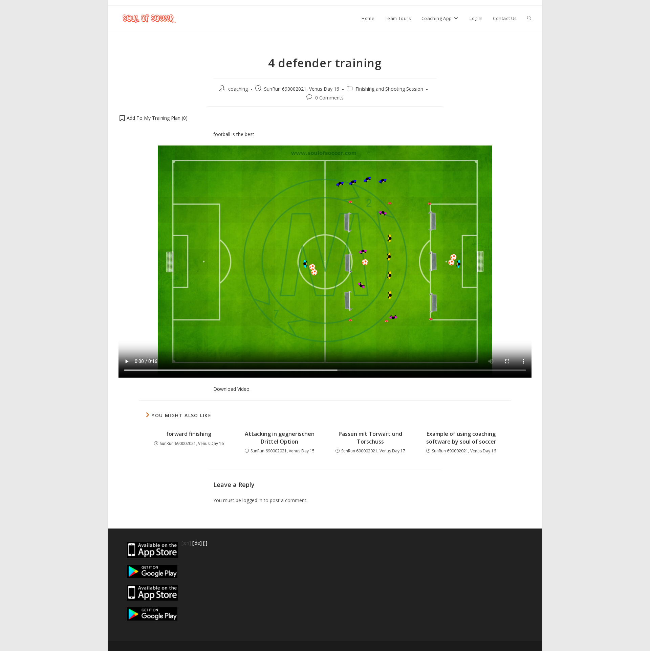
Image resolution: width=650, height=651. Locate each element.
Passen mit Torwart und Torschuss (370, 437)
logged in (252, 500)
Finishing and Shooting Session (389, 89)
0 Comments (329, 97)
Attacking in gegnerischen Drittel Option (280, 437)
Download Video (231, 389)
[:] (205, 543)
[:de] (197, 543)
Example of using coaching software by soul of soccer (461, 437)
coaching (238, 89)
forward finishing (188, 433)
